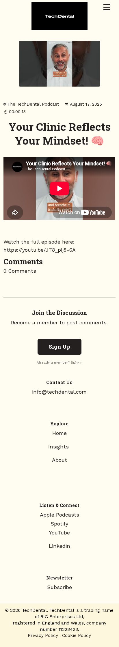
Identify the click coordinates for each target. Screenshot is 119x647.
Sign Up (59, 346)
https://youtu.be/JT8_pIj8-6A (39, 250)
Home (59, 433)
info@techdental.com (59, 392)
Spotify (59, 524)
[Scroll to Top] (108, 624)
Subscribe (59, 587)
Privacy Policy (43, 635)
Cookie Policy (76, 635)
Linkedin (59, 546)
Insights (59, 447)
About (59, 460)
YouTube (59, 533)
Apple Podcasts (59, 515)
